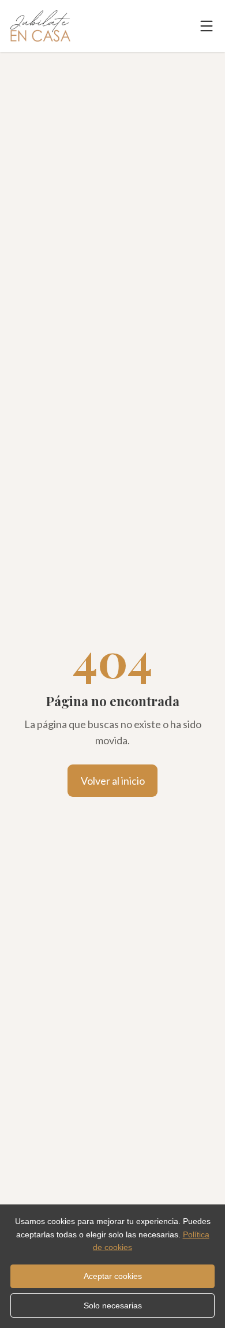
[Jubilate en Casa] (40, 26)
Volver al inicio (113, 780)
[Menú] (206, 26)
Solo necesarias (113, 1305)
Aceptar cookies (113, 1276)
